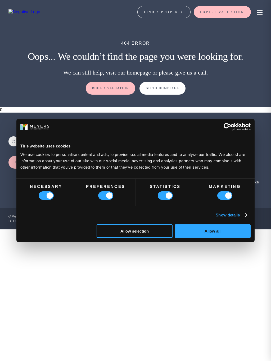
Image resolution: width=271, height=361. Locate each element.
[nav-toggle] (259, 12)
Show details (228, 215)
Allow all (212, 231)
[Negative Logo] (24, 12)
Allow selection (134, 231)
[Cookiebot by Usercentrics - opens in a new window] (227, 127)
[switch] (105, 195)
